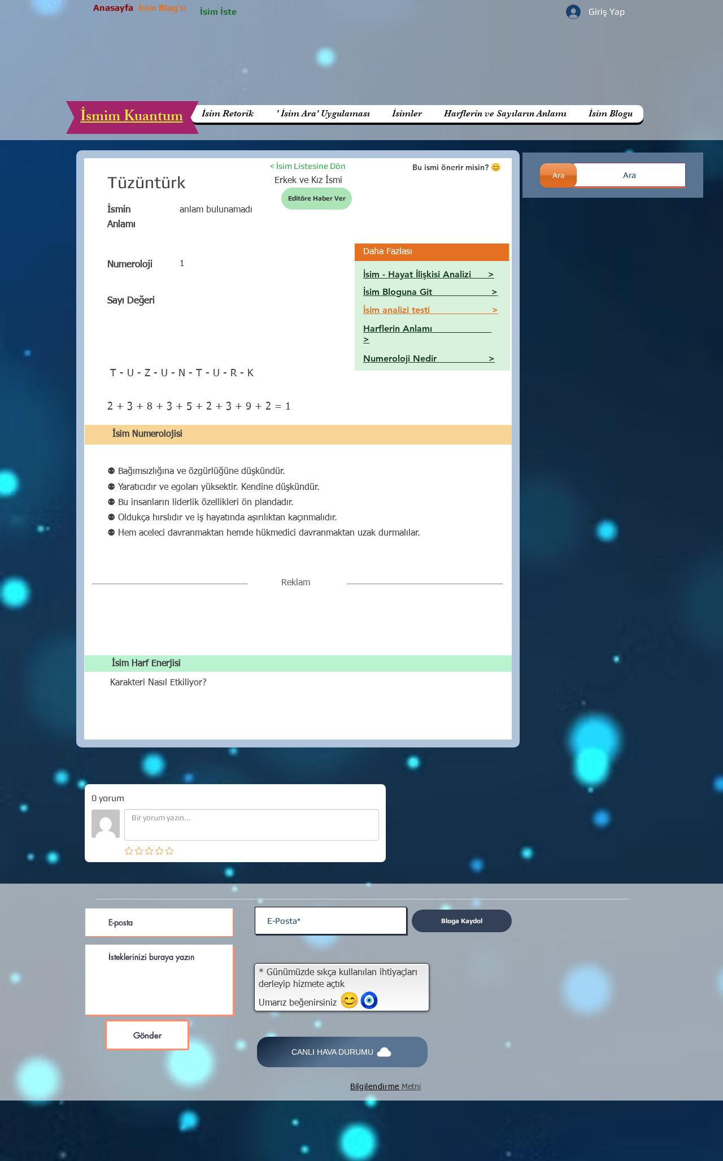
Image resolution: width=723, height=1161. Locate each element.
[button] (505, 114)
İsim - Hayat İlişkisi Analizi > (428, 274)
